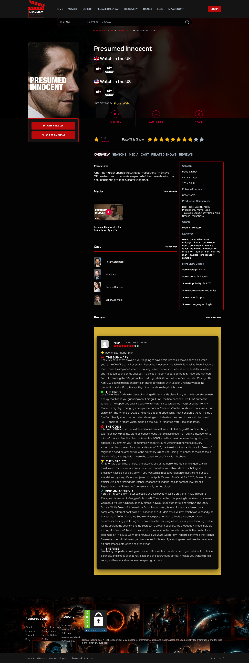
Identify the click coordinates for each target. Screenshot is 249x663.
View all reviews (213, 317)
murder (194, 254)
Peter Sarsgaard (114, 261)
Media (133, 154)
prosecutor (207, 254)
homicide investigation (203, 248)
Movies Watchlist (70, 637)
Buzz (160, 8)
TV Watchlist (68, 641)
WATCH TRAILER (55, 125)
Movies (72, 8)
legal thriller (202, 251)
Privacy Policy (49, 631)
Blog (27, 639)
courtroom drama (192, 245)
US (111, 30)
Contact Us (31, 635)
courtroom (209, 242)
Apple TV (123, 30)
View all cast (171, 246)
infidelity (187, 251)
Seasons (119, 154)
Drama (186, 227)
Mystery (197, 227)
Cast (145, 154)
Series (87, 8)
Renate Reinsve (114, 287)
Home (59, 8)
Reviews (186, 154)
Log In (215, 8)
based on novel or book (195, 239)
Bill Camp (111, 274)
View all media (170, 191)
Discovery (131, 8)
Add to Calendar (55, 135)
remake (186, 257)
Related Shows (164, 154)
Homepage (99, 30)
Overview (102, 154)
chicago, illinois (191, 242)
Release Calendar (108, 8)
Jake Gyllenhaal (114, 299)
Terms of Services (51, 627)
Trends (147, 8)
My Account (176, 8)
